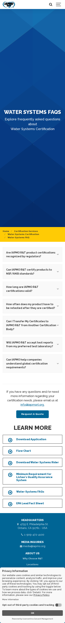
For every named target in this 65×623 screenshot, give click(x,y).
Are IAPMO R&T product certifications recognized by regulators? (30, 254)
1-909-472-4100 (33, 534)
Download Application (31, 439)
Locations (32, 564)
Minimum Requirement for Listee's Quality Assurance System (34, 477)
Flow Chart (23, 450)
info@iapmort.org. (32, 404)
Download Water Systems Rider (37, 462)
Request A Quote (32, 414)
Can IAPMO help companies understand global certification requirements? (27, 363)
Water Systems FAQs (30, 491)
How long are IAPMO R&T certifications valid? (22, 288)
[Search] (50, 4)
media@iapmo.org (33, 546)
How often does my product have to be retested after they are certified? (30, 306)
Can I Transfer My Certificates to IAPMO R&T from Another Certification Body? (31, 325)
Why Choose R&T (33, 558)
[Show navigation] (58, 4)
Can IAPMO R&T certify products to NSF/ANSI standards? (29, 271)
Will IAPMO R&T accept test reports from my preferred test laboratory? (29, 344)
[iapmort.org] (9, 4)
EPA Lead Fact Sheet (30, 503)
